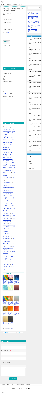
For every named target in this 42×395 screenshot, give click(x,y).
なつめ (4, 164)
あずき (7, 231)
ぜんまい (8, 261)
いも (3, 233)
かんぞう (11, 195)
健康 (34, 14)
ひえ (3, 248)
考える (37, 13)
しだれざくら (5, 150)
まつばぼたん (11, 223)
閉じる (8, 41)
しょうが (6, 239)
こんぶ (4, 259)
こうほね (4, 200)
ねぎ (10, 246)
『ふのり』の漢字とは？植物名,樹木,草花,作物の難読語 (5, 323)
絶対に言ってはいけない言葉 (17, 4)
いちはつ (13, 183)
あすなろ (10, 129)
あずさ (7, 129)
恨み (34, 29)
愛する (29, 29)
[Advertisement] (13, 55)
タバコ (7, 241)
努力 (29, 26)
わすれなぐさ (5, 228)
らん (6, 226)
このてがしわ (8, 144)
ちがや (4, 210)
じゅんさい (11, 203)
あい (3, 182)
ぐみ (6, 142)
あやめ (4, 183)
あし (13, 182)
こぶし (12, 144)
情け (29, 31)
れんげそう (13, 226)
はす (14, 215)
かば (11, 137)
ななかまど (7, 164)
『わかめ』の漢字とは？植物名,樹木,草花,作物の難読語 (16, 282)
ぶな (14, 167)
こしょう (4, 144)
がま (10, 193)
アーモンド (5, 127)
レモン (13, 177)
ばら (14, 165)
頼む (31, 25)
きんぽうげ (13, 197)
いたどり (9, 183)
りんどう (9, 226)
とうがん (12, 243)
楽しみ (35, 30)
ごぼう (4, 238)
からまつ (8, 139)
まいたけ (8, 264)
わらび (4, 269)
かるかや (8, 195)
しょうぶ (4, 205)
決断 (33, 22)
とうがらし (8, 243)
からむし (4, 195)
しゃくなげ (5, 152)
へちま (12, 248)
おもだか (4, 192)
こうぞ (14, 142)
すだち (4, 155)
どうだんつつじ (10, 160)
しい (8, 149)
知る (37, 14)
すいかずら (8, 205)
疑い (33, 29)
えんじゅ (10, 134)
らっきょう (13, 251)
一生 (29, 13)
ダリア (10, 208)
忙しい (31, 21)
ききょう (4, 197)
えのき (7, 134)
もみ (10, 175)
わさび (6, 253)
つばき (4, 160)
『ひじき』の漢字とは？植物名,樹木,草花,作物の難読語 (10, 323)
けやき (11, 142)
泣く (37, 30)
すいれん (12, 205)
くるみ (8, 142)
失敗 (36, 22)
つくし (11, 261)
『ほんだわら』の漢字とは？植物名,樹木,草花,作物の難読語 (16, 313)
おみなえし (10, 190)
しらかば (11, 152)
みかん (4, 172)
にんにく (8, 246)
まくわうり (10, 249)
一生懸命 (33, 21)
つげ (9, 159)
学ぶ (29, 18)
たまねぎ (10, 241)
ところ (4, 213)
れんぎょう (5, 178)
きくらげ (4, 258)
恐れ (36, 29)
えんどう (10, 233)
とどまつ (8, 162)
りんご (10, 177)
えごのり (8, 256)
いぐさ (6, 183)
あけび (12, 127)
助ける (29, 25)
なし (14, 162)
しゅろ (8, 152)
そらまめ (4, 241)
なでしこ (12, 213)
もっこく (8, 175)
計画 (31, 22)
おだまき (8, 188)
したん (9, 150)
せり (6, 208)
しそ (3, 239)
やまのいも (8, 251)
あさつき (4, 231)
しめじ (12, 259)
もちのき (4, 175)
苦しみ (32, 30)
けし (14, 198)
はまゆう (4, 218)
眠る (29, 17)
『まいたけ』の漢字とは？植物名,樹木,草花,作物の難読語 (10, 313)
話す (37, 17)
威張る (36, 21)
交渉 (34, 22)
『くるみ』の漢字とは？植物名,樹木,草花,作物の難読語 (5, 282)
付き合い (35, 16)
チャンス (36, 25)
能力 (32, 17)
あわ (10, 231)
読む (30, 18)
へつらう (32, 26)
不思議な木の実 (31, 168)
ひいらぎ (4, 167)
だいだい (4, 157)
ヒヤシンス (5, 220)
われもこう (10, 228)
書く (35, 13)
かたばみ (8, 193)
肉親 (37, 16)
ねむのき (4, 165)
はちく (9, 216)
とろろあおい (7, 213)
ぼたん (4, 170)
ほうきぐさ (9, 220)
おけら (12, 187)
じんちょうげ (5, 154)
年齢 (30, 17)
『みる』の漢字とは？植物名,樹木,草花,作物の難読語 (5, 303)
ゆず (8, 177)
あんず (4, 131)
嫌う (30, 30)
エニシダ (4, 134)
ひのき (7, 167)
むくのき (13, 172)
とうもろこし (5, 244)
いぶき (4, 132)
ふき (10, 248)
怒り (31, 29)
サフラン (11, 200)
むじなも (12, 266)
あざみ (11, 182)
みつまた (7, 172)
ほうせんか (5, 221)
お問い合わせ (27, 388)
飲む (34, 17)
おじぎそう (5, 188)
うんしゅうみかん (11, 132)
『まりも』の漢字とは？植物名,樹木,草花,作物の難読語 (5, 313)
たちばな (12, 157)
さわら (11, 147)
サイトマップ (3, 4)
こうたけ (10, 258)
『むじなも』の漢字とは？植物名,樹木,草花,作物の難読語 (16, 292)
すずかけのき (10, 154)
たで (8, 208)
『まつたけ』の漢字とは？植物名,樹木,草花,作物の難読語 (16, 303)
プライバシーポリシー (20, 388)
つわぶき (6, 211)
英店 (2, 2)
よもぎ (4, 226)
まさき (8, 170)
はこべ (8, 215)
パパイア (11, 165)
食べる (32, 16)
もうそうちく (10, 225)
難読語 (12, 328)
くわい (13, 236)
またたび (11, 170)
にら (13, 244)
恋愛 (32, 18)
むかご (4, 225)
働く (35, 17)
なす (11, 244)
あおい (5, 182)
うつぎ (6, 132)
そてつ (13, 155)
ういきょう (8, 185)
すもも (6, 155)
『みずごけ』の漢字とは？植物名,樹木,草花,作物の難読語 (10, 303)
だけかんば (8, 157)
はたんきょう (5, 216)
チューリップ (7, 210)
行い (38, 21)
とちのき (4, 162)
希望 (29, 30)
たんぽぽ (13, 208)
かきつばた (11, 192)
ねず (14, 164)
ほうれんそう (5, 249)
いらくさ (4, 185)
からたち (4, 139)
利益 (35, 26)
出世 (38, 22)
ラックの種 (30, 163)
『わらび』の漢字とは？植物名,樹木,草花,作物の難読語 (10, 282)
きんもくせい (12, 139)
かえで (4, 137)
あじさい (4, 129)
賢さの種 (30, 161)
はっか (12, 216)
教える (33, 13)
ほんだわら (5, 264)
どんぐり (11, 162)
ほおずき (8, 221)
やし (12, 175)
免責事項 (13, 388)
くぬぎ (4, 142)
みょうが (4, 251)
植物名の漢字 (8, 328)
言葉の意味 (9, 4)
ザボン (4, 147)
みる (10, 266)
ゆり (14, 225)
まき (6, 170)
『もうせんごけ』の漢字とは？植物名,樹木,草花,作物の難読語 (10, 292)
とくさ (9, 211)
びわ (10, 167)
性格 (29, 16)
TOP (3, 384)
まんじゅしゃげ (5, 223)
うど (5, 233)
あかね (8, 182)
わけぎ (4, 253)
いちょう (13, 131)
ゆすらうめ (5, 177)
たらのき (4, 159)
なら (10, 164)
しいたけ (7, 259)
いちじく (9, 131)
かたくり (4, 193)
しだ (10, 259)
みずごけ (7, 266)
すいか (9, 239)
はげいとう (5, 215)
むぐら (6, 225)
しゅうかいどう (5, 203)
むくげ (10, 172)
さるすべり (7, 147)
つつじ (11, 159)
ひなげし (8, 218)
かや (13, 137)
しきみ (10, 149)
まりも (4, 266)
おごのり (11, 256)
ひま (10, 218)
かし (6, 137)
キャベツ (6, 236)
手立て (39, 25)
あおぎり (8, 127)
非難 (30, 26)
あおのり (4, 256)
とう (6, 160)
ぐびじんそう (6, 198)
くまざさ (11, 198)
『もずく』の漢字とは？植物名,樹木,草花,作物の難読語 (5, 292)
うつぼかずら (5, 187)
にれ (12, 164)
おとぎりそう (5, 190)
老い (31, 13)
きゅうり (9, 236)
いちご (12, 231)
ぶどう (12, 167)
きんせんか (8, 197)
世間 (30, 16)
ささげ (13, 238)
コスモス (8, 200)
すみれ (4, 208)
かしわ (8, 137)
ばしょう (11, 215)
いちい (6, 131)
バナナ (13, 246)
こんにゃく (9, 238)
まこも (12, 221)
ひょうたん (6, 248)
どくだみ (12, 211)
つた (3, 211)
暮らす (31, 14)
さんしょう (5, 149)
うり (7, 233)
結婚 (33, 14)
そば (11, 239)
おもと (7, 192)
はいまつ (8, 165)
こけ (8, 32)
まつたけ (12, 264)
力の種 (4, 14)
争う (29, 21)
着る (29, 14)
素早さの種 (30, 158)
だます (33, 25)
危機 (30, 22)
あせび (13, 129)
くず (3, 198)
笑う (31, 31)
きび (3, 236)
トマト (9, 244)
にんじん (4, 246)
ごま (6, 238)
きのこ (7, 258)
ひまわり (13, 218)
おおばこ (9, 187)
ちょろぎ (12, 210)
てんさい (4, 243)
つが (7, 159)
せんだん (9, 155)
